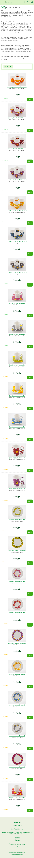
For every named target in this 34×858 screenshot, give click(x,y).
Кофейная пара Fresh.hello (17, 303)
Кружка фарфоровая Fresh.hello (17, 457)
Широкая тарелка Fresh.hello (17, 767)
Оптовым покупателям (17, 844)
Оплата (17, 840)
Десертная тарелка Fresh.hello (17, 550)
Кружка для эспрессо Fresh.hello (17, 87)
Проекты (17, 846)
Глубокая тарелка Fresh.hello (17, 519)
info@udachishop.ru (17, 829)
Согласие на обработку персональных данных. (17, 852)
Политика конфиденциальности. (17, 854)
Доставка (17, 837)
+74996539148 (17, 826)
